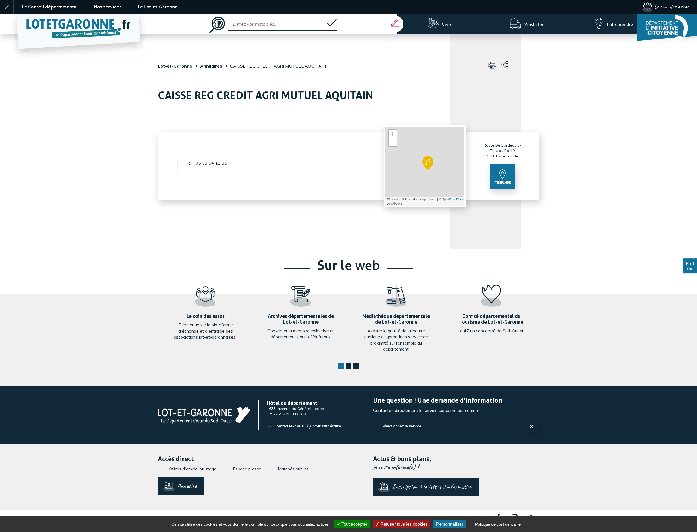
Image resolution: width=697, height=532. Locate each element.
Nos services (107, 7)
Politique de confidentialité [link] (498, 524)
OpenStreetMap (452, 199)
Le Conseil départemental (50, 7)
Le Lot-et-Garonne (158, 7)
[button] (427, 163)
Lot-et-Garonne (175, 66)
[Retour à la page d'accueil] (108, 24)
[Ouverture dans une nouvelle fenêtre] (667, 27)
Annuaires (211, 66)
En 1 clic (690, 266)
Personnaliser (449, 524)
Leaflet (395, 199)
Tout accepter (353, 524)
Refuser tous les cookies (403, 524)
